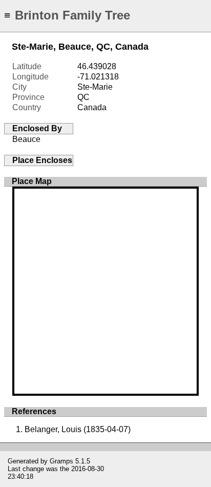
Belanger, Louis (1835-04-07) (78, 429)
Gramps (61, 461)
